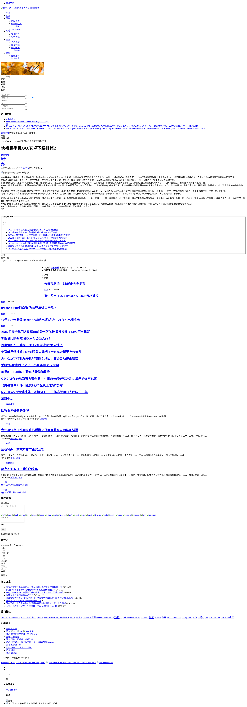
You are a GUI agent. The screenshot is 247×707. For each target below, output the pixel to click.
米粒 (43, 662)
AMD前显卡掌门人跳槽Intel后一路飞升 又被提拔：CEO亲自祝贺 (45, 331)
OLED (137, 618)
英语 (20, 439)
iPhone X (145, 617)
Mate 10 (110, 618)
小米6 (104, 618)
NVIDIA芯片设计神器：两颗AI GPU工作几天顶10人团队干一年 (44, 392)
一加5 (46, 618)
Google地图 (16, 662)
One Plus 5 (87, 618)
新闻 (45, 419)
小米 (195, 617)
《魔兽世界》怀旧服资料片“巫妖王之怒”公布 (32, 385)
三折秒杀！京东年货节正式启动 (22, 449)
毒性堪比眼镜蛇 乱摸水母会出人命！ (26, 338)
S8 (77, 618)
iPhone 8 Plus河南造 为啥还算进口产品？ (29, 307)
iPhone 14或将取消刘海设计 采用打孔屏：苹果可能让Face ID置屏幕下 (41, 243)
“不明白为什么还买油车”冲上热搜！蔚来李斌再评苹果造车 (37, 240)
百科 (8, 18)
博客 (8, 53)
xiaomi (99, 617)
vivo (206, 618)
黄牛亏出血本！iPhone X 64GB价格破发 (71, 295)
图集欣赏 (15, 56)
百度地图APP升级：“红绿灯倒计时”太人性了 (32, 345)
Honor (51, 618)
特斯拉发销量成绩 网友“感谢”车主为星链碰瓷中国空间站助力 (38, 246)
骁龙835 (32, 617)
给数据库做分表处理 (15, 410)
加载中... (7, 398)
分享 (41, 419)
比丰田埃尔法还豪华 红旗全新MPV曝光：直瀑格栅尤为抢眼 (37, 238)
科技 (8, 13)
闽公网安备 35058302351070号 (63, 662)
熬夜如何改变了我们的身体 (19, 469)
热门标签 (15, 42)
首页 (3, 133)
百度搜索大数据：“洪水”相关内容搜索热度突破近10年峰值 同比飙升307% (39, 598)
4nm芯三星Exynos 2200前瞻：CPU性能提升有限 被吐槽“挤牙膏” (39, 235)
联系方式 (15, 45)
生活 (8, 15)
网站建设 (15, 21)
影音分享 (15, 58)
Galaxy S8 (58, 618)
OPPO (132, 618)
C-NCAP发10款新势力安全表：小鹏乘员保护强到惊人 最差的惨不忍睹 (49, 378)
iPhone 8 (177, 617)
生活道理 (10, 463)
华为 (80, 617)
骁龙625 (40, 618)
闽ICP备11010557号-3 (86, 662)
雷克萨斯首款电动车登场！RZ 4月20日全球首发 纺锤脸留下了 (34, 587)
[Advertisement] (22, 280)
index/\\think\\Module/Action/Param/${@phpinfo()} (27, 121)
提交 (3, 529)
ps (15, 458)
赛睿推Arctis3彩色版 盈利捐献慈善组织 (23, 600)
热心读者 (15, 48)
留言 (8, 39)
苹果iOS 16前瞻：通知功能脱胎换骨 (25, 372)
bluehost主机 (16, 24)
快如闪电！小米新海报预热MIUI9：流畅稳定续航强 (29, 590)
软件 (23, 618)
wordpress (15, 29)
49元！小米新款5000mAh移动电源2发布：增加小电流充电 (40, 319)
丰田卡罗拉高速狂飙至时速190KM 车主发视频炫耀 (33, 230)
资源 (8, 31)
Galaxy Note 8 (187, 618)
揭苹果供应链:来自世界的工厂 (19, 595)
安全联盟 (27, 662)
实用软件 (15, 34)
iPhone (217, 617)
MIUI (18, 618)
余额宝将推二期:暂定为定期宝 (64, 284)
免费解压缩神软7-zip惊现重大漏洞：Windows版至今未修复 (41, 351)
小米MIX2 (225, 618)
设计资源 (15, 37)
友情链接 (15, 50)
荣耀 (27, 618)
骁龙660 (126, 618)
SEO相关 (15, 26)
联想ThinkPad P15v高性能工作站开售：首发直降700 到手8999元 (35, 592)
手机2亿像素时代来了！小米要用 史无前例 (30, 365)
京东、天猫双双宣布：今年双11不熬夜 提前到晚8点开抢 (31, 606)
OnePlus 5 (4, 618)
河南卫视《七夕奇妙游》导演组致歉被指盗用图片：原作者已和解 (36, 603)
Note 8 (211, 618)
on (7, 124)
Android (12, 617)
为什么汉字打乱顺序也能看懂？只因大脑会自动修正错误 (39, 358)
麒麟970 (65, 618)
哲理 (93, 617)
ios (121, 618)
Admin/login (11, 119)
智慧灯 (201, 617)
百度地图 (5, 662)
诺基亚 (72, 618)
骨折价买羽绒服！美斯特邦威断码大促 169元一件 (32, 232)
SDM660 (158, 618)
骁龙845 (170, 618)
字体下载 (10, 3)
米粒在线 (55, 267)
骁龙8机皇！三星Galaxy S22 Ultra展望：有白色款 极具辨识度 (37, 249)
